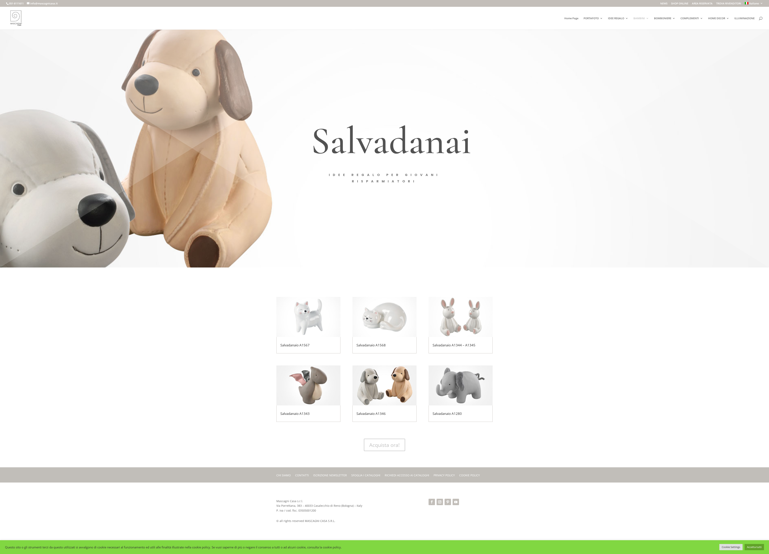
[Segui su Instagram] (440, 502)
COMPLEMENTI (689, 18)
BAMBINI (639, 18)
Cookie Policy (469, 475)
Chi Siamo (283, 475)
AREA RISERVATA (702, 3)
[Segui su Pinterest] (448, 502)
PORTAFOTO (591, 18)
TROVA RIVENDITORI (728, 3)
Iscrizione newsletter (330, 475)
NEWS (663, 3)
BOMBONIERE (662, 18)
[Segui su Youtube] (456, 502)
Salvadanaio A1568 (371, 345)
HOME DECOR (716, 18)
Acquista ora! (384, 444)
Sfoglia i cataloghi (365, 475)
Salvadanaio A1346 (371, 413)
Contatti (302, 475)
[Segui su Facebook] (432, 502)
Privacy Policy (444, 475)
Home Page (571, 18)
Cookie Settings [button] (731, 547)
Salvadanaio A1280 (447, 413)
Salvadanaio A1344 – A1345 (454, 345)
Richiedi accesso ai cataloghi (407, 475)
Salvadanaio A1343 (295, 413)
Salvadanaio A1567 (295, 345)
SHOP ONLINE (679, 3)
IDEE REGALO (616, 18)
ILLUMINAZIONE (744, 18)
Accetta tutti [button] (754, 547)
